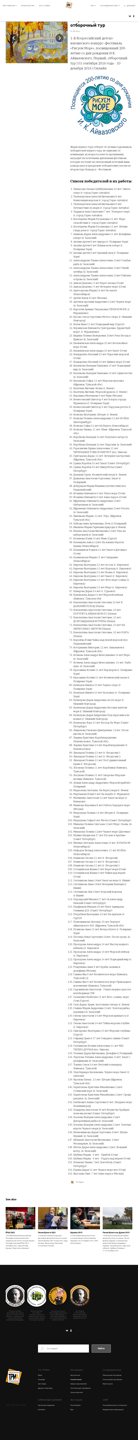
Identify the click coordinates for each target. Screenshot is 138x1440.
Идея (40, 1375)
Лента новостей (76, 1392)
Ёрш (71, 1409)
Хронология (27, 5)
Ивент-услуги (108, 1384)
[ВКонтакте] (130, 16)
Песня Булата (75, 1405)
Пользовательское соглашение (115, 1405)
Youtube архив (76, 1379)
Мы (92, 5)
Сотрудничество (109, 5)
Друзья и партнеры (45, 1388)
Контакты (41, 1409)
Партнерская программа (112, 1375)
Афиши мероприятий (78, 1384)
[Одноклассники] (133, 16)
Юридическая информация (113, 1409)
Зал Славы (44, 5)
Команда (41, 1379)
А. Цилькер (129, 5)
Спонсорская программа (112, 1379)
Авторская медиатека (46, 1405)
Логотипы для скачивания (80, 1388)
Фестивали (9, 5)
